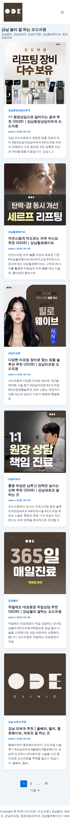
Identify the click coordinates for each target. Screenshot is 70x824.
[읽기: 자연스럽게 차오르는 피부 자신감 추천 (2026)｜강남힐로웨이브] (35, 194)
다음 (35, 790)
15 (46, 783)
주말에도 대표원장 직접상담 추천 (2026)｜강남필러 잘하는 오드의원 (35, 609)
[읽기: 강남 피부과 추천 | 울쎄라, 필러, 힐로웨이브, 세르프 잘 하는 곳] (35, 684)
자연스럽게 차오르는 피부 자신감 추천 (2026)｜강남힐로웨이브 (33, 240)
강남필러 (13, 600)
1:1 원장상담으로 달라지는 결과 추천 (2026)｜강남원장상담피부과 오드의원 (35, 121)
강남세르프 (14, 479)
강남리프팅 (14, 353)
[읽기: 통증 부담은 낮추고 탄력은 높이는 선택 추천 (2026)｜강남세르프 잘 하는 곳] (35, 442)
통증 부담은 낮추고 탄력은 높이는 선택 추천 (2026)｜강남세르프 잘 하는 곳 (33, 489)
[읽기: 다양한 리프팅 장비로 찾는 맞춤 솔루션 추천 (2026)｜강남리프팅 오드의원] (35, 316)
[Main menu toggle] (62, 12)
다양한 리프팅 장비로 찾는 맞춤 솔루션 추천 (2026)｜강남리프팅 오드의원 (34, 364)
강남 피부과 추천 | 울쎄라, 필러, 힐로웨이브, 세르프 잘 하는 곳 (34, 730)
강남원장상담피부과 (19, 110)
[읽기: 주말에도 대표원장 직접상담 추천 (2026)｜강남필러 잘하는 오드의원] (35, 563)
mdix (66, 816)
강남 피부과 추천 (17, 722)
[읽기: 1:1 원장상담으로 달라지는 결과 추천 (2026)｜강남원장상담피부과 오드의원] (35, 73)
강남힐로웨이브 (16, 231)
